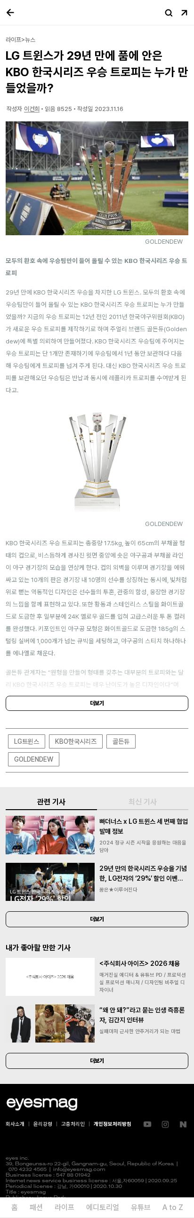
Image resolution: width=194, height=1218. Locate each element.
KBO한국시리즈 (76, 741)
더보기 (97, 703)
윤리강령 (42, 1124)
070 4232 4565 (27, 1169)
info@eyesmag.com (79, 1169)
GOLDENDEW (33, 759)
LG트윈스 (26, 741)
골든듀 (121, 741)
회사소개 (15, 1124)
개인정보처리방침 (112, 1124)
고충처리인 (73, 1124)
